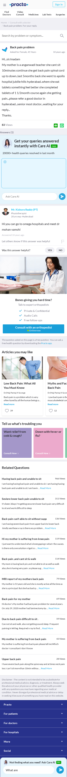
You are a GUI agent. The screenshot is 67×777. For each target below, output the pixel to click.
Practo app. (46, 343)
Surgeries (60, 14)
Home (4, 22)
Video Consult (20, 13)
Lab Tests (46, 14)
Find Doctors (7, 13)
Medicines (33, 14)
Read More (45, 488)
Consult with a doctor (20, 22)
